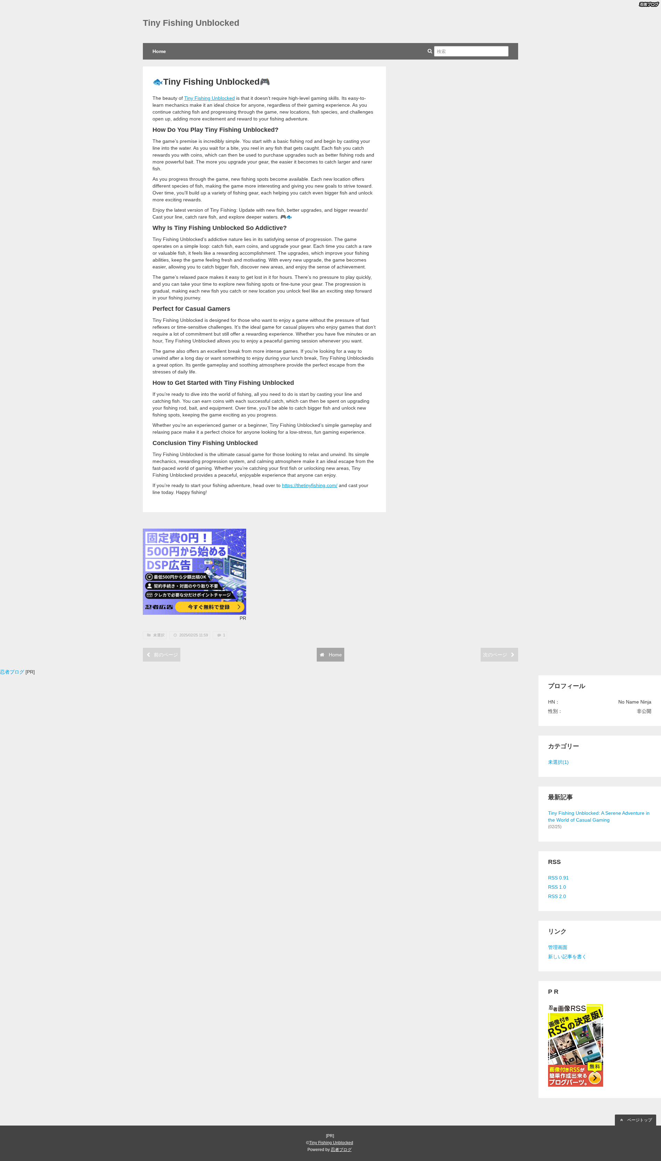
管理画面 (557, 947)
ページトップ (639, 1120)
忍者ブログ (12, 672)
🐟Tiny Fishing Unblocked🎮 (211, 81)
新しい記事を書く (567, 956)
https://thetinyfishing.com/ (309, 485)
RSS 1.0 (557, 887)
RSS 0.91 (558, 877)
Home (159, 51)
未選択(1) (558, 762)
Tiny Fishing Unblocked (191, 23)
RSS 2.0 (557, 896)
